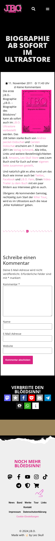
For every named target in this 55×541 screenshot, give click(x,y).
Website (8, 346)
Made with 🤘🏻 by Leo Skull (27, 535)
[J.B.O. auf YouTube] (27, 476)
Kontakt (27, 507)
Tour (36, 502)
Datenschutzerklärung (34, 512)
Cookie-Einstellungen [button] (27, 516)
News (12, 502)
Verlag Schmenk (23, 150)
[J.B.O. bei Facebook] (18, 476)
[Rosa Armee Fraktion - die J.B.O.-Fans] (27, 485)
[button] (47, 9)
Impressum (15, 512)
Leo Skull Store (29, 157)
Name (6, 321)
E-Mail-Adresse (12, 333)
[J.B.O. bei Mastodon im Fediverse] (10, 476)
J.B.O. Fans (27, 179)
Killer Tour (40, 197)
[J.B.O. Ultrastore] (36, 485)
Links (43, 502)
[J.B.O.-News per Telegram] (18, 485)
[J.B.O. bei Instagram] (36, 476)
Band (19, 502)
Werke (28, 502)
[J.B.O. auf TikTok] (45, 476)
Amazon (14, 157)
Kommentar (11, 284)
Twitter (39, 175)
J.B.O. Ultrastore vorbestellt (11, 126)
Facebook (9, 179)
